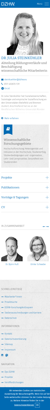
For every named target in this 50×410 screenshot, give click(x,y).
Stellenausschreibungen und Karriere (23, 312)
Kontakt (8, 333)
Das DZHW (10, 371)
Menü (39, 4)
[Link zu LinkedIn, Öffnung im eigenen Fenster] (2, 355)
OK (37, 405)
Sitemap (9, 344)
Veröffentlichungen (14, 382)
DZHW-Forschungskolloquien (19, 307)
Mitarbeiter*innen (13, 296)
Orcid (7, 88)
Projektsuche (11, 302)
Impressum (10, 349)
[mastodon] (8, 355)
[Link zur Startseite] (8, 4)
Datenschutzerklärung (24, 405)
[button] (44, 226)
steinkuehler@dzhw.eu (15, 79)
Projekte (9, 377)
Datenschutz (11, 318)
